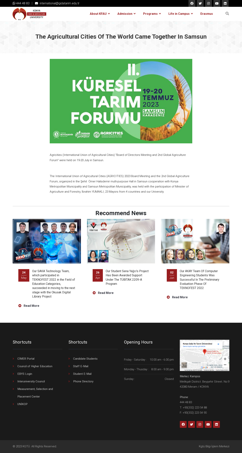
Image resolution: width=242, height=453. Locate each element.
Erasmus (206, 14)
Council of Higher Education (34, 366)
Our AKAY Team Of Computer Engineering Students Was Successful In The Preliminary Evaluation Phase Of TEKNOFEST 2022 (199, 279)
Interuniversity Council (31, 381)
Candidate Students (85, 358)
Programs (150, 14)
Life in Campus (179, 14)
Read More (31, 306)
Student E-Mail (82, 374)
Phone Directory (83, 381)
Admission (125, 14)
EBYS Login (24, 374)
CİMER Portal (25, 358)
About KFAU (98, 14)
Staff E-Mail (80, 366)
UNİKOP (22, 404)
